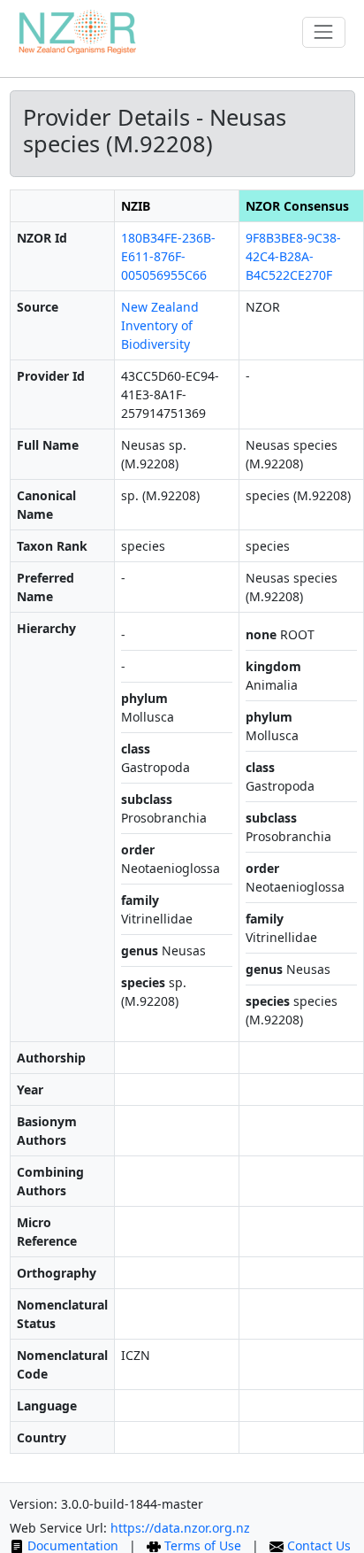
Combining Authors (50, 1181)
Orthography (56, 1272)
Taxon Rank (52, 545)
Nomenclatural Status (62, 1314)
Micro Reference (47, 1231)
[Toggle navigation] (323, 32)
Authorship (51, 1057)
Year (30, 1089)
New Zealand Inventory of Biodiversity (160, 325)
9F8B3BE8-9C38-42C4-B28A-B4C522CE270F (293, 256)
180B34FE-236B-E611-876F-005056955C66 (168, 256)
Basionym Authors (47, 1130)
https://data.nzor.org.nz (180, 1527)
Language (47, 1405)
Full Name (48, 445)
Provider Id (51, 375)
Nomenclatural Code (62, 1364)
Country (41, 1437)
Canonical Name (46, 504)
